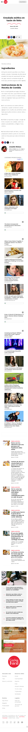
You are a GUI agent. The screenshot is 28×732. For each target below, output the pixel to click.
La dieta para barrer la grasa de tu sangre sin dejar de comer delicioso (18, 514)
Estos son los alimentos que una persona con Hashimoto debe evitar (17, 446)
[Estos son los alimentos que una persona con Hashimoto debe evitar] (6, 443)
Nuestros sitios (19, 673)
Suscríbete (22, 1)
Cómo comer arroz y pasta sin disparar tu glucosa (14, 607)
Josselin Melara (14, 28)
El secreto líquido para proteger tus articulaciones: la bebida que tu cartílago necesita (17, 536)
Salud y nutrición (15, 441)
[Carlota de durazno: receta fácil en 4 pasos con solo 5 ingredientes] (6, 463)
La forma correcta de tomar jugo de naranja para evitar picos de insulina (17, 554)
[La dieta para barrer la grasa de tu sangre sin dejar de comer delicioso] (6, 512)
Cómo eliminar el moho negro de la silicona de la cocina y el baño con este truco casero (14, 601)
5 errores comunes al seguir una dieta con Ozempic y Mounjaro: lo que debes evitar (15, 619)
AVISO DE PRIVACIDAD (18, 649)
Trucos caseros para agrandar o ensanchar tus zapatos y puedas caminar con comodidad (14, 588)
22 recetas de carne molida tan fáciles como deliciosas (14, 613)
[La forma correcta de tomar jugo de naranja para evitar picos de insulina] (6, 552)
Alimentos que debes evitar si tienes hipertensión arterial (14, 595)
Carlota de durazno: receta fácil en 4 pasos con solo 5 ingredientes (17, 464)
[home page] (5, 2)
